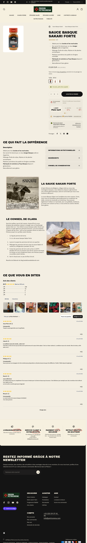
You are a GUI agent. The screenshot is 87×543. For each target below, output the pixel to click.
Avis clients (30, 505)
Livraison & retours (59, 500)
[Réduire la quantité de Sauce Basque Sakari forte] (51, 94)
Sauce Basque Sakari (58, 26)
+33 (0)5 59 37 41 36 (35, 435)
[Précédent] (27, 2)
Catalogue (45, 497)
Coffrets (44, 505)
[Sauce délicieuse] (8, 307)
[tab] (6, 299)
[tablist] (43, 299)
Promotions (45, 500)
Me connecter (31, 517)
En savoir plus (77, 116)
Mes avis (29, 522)
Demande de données (33, 525)
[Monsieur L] (43, 307)
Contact (56, 497)
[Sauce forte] (31, 307)
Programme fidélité (32, 502)
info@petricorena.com (32, 439)
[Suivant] (59, 2)
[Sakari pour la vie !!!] (54, 307)
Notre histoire (31, 497)
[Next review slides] (81, 307)
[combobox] (68, 2)
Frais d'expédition (61, 72)
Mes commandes (32, 519)
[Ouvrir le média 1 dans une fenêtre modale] (13, 39)
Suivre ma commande (60, 502)
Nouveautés (45, 502)
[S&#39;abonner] (38, 472)
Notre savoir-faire (32, 500)
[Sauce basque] (65, 307)
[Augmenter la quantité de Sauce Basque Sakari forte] (58, 94)
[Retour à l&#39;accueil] (49, 26)
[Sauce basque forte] (20, 307)
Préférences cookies (71, 539)
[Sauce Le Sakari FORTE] (77, 307)
